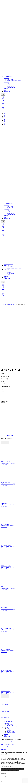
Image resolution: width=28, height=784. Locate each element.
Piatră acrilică (10, 724)
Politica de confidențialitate (7, 741)
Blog (5, 735)
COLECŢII (6, 723)
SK (3, 107)
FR (3, 101)
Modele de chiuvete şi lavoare (14, 726)
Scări (8, 728)
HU (3, 103)
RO (3, 94)
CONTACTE (7, 736)
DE (3, 97)
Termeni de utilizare (5, 746)
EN (3, 100)
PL (3, 105)
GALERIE (6, 727)
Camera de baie (10, 731)
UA (3, 108)
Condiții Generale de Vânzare (8, 744)
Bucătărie (9, 730)
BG (3, 96)
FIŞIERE (6, 734)
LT (3, 104)
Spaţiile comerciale (11, 732)
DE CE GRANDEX (8, 721)
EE (3, 99)
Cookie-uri (3, 749)
